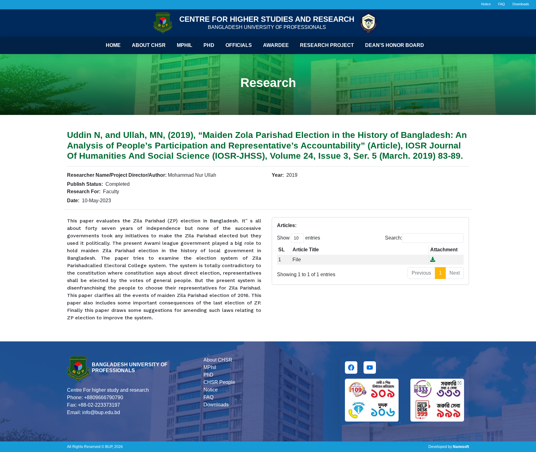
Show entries (298, 237)
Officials (239, 45)
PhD (208, 374)
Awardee (276, 45)
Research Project (327, 45)
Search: (393, 237)
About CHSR (149, 45)
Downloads (520, 4)
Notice (486, 4)
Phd (208, 45)
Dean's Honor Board (394, 45)
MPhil (209, 367)
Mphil (184, 45)
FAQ (501, 4)
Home (113, 45)
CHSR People (219, 382)
